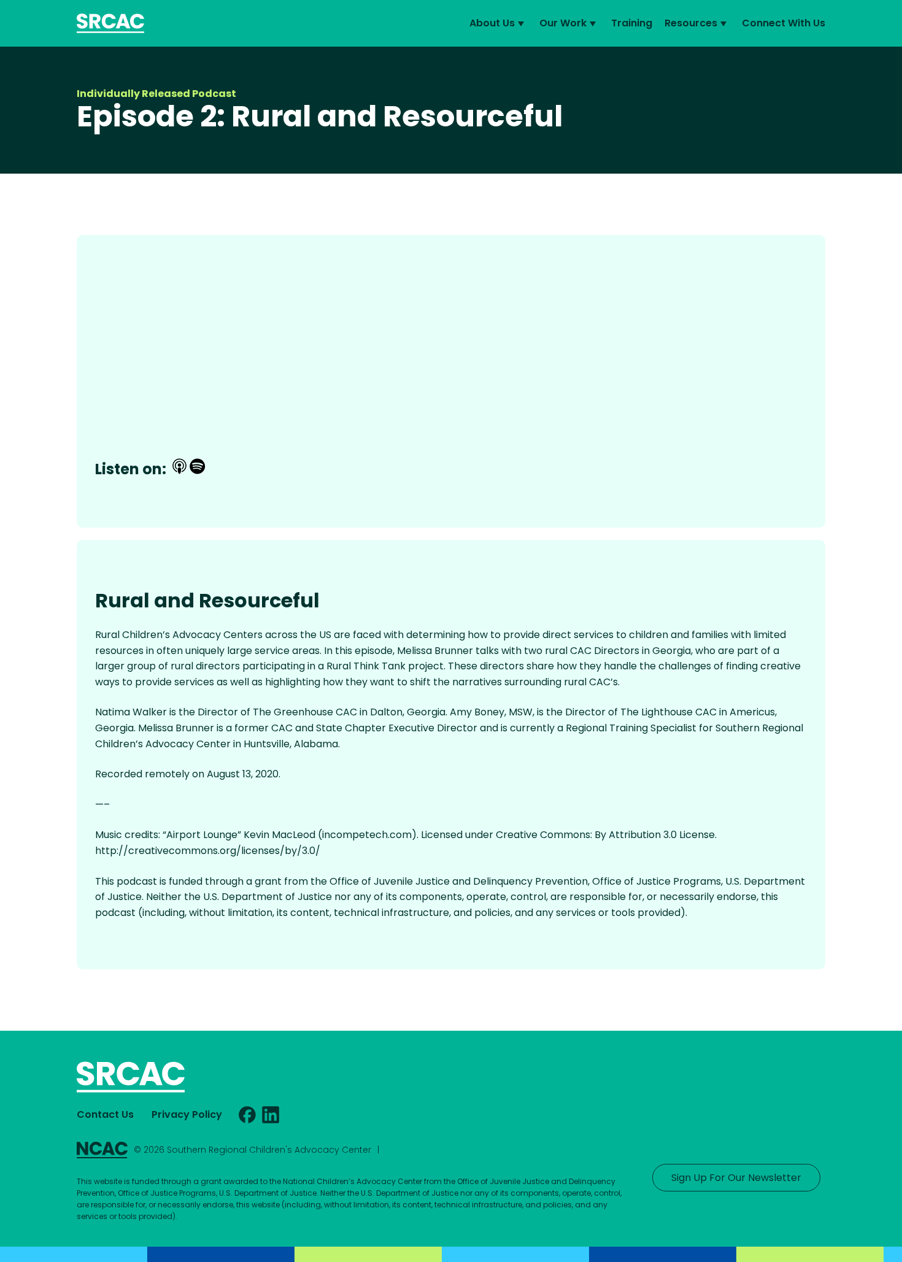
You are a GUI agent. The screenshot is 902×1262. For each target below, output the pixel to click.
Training (631, 23)
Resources (691, 23)
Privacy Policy (187, 1114)
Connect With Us (783, 23)
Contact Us (105, 1114)
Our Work (563, 23)
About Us (492, 23)
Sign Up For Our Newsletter (736, 1178)
